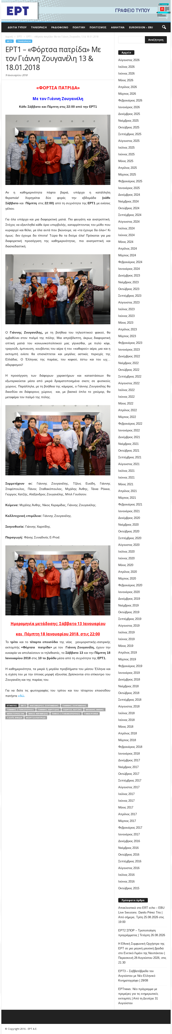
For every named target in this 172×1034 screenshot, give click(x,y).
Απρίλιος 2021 (127, 491)
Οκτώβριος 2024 (128, 208)
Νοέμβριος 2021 (128, 444)
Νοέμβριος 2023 (128, 282)
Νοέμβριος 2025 (128, 120)
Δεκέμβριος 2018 (129, 679)
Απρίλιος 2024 (127, 248)
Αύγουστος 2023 (129, 302)
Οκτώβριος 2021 (128, 450)
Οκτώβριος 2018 (128, 693)
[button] (164, 27)
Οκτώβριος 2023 (128, 289)
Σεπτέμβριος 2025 (129, 134)
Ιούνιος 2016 (126, 881)
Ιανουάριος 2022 (129, 430)
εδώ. (21, 696)
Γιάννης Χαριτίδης (48, 709)
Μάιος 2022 (125, 403)
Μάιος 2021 (125, 484)
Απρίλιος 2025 (127, 167)
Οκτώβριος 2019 (128, 612)
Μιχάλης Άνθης (95, 709)
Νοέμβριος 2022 (128, 363)
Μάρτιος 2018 (127, 740)
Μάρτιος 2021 (127, 497)
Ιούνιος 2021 (126, 477)
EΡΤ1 (9, 41)
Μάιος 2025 (125, 161)
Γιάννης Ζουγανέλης (74, 705)
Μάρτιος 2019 (127, 659)
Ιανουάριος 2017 (129, 834)
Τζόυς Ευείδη (14, 717)
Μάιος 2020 (125, 565)
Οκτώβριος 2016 (128, 854)
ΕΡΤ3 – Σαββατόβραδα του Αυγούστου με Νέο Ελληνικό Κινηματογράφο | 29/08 (136, 975)
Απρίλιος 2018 (127, 733)
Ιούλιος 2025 (126, 147)
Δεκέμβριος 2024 (129, 194)
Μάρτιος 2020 (127, 578)
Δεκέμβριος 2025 (129, 114)
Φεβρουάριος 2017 (130, 827)
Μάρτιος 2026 (127, 93)
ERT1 (23, 705)
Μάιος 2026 (125, 80)
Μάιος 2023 (125, 322)
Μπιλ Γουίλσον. (16, 713)
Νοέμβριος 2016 (128, 848)
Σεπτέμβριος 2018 (129, 699)
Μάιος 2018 (125, 726)
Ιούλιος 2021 (126, 470)
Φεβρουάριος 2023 (130, 343)
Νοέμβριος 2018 (128, 686)
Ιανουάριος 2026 (129, 107)
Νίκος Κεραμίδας (38, 713)
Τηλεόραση (39, 27)
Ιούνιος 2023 (126, 316)
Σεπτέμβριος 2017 (129, 780)
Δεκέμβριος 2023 (129, 275)
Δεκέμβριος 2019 (129, 598)
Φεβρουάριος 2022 (130, 423)
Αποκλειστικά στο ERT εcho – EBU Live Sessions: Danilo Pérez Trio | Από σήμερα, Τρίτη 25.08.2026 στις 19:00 (141, 915)
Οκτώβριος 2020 (128, 531)
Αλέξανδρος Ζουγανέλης (44, 705)
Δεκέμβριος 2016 (129, 841)
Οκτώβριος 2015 (128, 888)
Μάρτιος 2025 (127, 174)
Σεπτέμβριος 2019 (129, 619)
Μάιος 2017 (125, 807)
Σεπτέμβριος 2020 (129, 538)
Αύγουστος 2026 (129, 60)
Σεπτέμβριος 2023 (129, 295)
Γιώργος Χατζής (72, 709)
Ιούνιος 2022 (126, 396)
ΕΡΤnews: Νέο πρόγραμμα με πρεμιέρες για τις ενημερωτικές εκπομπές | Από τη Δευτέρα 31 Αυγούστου (138, 996)
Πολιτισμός (98, 27)
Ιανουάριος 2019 (129, 672)
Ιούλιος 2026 (126, 66)
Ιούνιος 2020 (126, 558)
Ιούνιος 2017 (126, 800)
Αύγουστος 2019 (129, 625)
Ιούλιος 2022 (126, 390)
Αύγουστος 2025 (129, 141)
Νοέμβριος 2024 (128, 201)
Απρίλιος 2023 (127, 329)
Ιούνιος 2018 (126, 720)
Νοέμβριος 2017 (128, 767)
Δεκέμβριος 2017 (129, 760)
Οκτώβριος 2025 (128, 127)
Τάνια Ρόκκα (91, 713)
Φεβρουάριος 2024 (130, 262)
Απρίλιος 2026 (127, 87)
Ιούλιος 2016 (126, 874)
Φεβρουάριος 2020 (130, 585)
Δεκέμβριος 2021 (129, 437)
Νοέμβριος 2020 (128, 524)
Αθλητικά (118, 27)
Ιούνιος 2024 (126, 235)
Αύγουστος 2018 (129, 706)
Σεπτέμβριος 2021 (129, 457)
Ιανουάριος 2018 (129, 753)
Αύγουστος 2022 (129, 383)
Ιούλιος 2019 (126, 632)
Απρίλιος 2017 (127, 814)
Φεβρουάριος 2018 (130, 747)
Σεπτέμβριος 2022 (129, 376)
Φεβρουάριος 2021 (130, 504)
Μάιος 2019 (125, 646)
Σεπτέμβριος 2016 (129, 861)
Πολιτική (79, 27)
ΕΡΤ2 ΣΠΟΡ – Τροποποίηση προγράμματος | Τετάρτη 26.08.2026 (141, 933)
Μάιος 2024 (125, 242)
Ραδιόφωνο (59, 27)
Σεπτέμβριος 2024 (129, 215)
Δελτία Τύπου (17, 27)
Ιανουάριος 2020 (129, 592)
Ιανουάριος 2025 (129, 188)
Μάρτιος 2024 (127, 255)
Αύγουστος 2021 (129, 464)
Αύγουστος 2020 (129, 545)
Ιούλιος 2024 (126, 228)
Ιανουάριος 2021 (129, 511)
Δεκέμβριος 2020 (129, 518)
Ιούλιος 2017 (126, 794)
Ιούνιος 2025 (126, 154)
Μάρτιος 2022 (127, 417)
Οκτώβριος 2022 (128, 369)
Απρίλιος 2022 (127, 410)
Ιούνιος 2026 (126, 73)
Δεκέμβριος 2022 (129, 356)
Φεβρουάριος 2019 (130, 666)
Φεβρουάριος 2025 (130, 181)
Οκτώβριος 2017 (128, 773)
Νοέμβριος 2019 (128, 605)
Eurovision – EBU (141, 27)
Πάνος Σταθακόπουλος (66, 713)
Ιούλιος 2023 (126, 309)
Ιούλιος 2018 (126, 713)
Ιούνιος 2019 (126, 639)
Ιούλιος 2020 (126, 551)
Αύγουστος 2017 (129, 787)
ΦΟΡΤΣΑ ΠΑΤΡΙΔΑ (35, 717)
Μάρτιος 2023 (127, 336)
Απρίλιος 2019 (127, 652)
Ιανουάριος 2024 (129, 268)
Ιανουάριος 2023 (129, 349)
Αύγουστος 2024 (129, 221)
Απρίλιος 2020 (127, 571)
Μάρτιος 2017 (127, 821)
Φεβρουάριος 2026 (130, 100)
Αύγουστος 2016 (129, 868)
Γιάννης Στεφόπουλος (20, 709)
